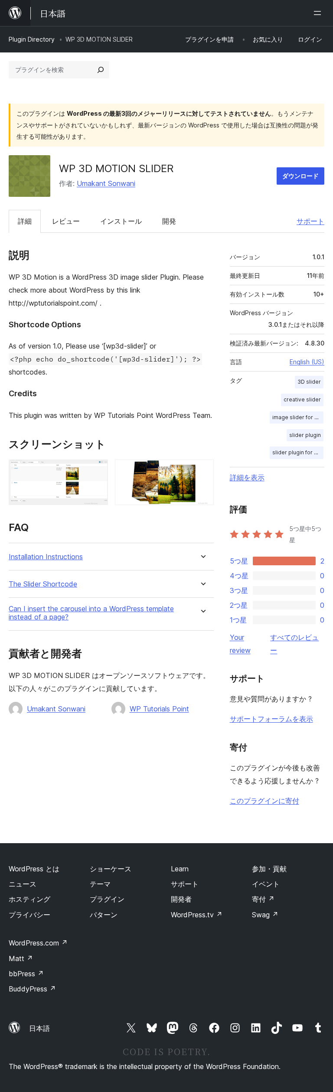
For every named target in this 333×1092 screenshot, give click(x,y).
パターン (104, 914)
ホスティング (29, 899)
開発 (169, 221)
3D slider (309, 381)
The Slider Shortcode (43, 584)
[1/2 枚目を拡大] (96, 471)
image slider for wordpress (297, 417)
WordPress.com (38, 943)
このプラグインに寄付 (264, 800)
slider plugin (305, 435)
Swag (265, 914)
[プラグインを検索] (100, 69)
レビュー (66, 221)
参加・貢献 (269, 868)
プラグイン (107, 899)
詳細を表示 (247, 477)
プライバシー (29, 914)
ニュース (22, 884)
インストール (121, 221)
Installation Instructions (46, 557)
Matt (21, 958)
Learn (180, 868)
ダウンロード (300, 175)
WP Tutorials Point (159, 708)
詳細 (25, 221)
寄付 (263, 899)
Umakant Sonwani (106, 183)
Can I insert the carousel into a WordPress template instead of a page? (91, 613)
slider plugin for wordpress (297, 452)
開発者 (181, 899)
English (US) (307, 361)
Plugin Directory (32, 39)
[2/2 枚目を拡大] (202, 471)
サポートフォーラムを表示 (271, 718)
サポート (310, 221)
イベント (266, 884)
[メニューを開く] (319, 13)
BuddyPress (32, 988)
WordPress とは (34, 868)
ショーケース (110, 868)
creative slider (302, 399)
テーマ (100, 884)
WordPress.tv (196, 914)
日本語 (39, 1028)
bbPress (26, 973)
